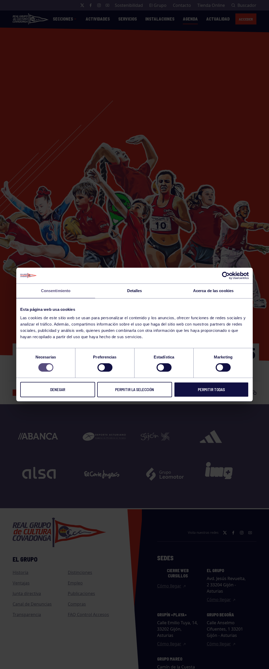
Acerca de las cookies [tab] (213, 290)
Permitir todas (211, 389)
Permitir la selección (134, 389)
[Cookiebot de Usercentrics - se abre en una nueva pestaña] (226, 275)
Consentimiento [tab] (55, 290)
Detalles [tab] (134, 290)
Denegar (57, 389)
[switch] (104, 367)
